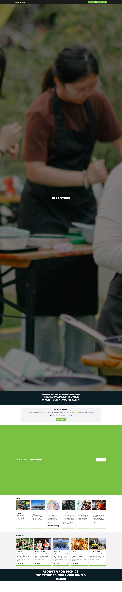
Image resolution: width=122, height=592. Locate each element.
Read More (65, 526)
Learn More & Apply (22, 526)
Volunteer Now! (61, 419)
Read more (101, 460)
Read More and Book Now (53, 526)
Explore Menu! (36, 526)
